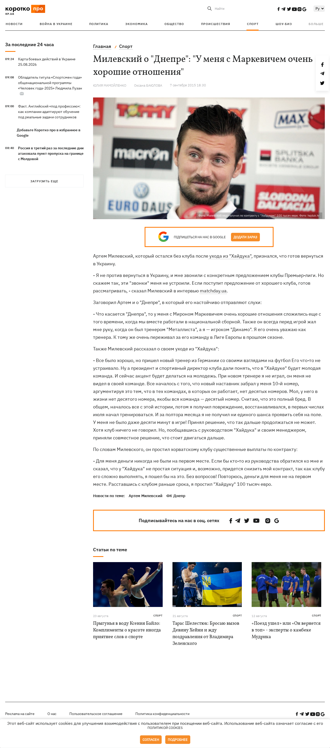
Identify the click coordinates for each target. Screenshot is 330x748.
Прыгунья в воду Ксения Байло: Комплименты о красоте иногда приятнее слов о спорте (127, 630)
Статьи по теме (110, 550)
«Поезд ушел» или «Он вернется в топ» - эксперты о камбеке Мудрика (286, 630)
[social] (278, 9)
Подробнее (178, 739)
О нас (51, 713)
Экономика (136, 24)
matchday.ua (213, 291)
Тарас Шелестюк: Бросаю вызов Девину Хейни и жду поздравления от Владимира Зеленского (205, 633)
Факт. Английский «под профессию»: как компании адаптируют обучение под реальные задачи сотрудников (49, 111)
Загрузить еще (44, 181)
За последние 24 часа (29, 44)
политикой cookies (165, 727)
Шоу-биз (284, 24)
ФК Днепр (175, 495)
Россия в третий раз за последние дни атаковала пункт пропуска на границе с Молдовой (51, 153)
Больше (316, 24)
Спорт (253, 24)
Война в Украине (56, 24)
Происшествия (215, 24)
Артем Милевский (145, 495)
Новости (14, 24)
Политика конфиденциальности (162, 713)
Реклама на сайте (20, 713)
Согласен (151, 739)
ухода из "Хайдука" (229, 256)
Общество (174, 24)
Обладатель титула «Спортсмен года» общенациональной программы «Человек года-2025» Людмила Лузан (50, 83)
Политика (98, 24)
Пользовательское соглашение (95, 713)
